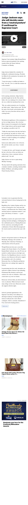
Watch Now (23, 2)
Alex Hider (9, 52)
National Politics (5, 13)
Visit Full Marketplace (21, 315)
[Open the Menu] (2, 2)
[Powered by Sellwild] (24, 400)
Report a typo (5, 306)
